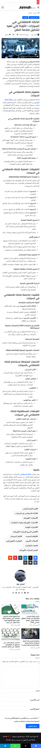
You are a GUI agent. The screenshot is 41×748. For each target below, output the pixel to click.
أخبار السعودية (34, 17)
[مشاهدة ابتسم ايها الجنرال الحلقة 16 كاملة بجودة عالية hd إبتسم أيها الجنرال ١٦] (30, 633)
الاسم (37, 691)
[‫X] (30, 558)
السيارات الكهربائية (30, 518)
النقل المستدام (16, 536)
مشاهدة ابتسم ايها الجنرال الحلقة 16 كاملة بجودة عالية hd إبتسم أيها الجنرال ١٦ (30, 643)
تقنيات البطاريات (31, 545)
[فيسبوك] (35, 558)
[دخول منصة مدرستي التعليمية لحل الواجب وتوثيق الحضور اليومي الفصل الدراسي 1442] (30, 609)
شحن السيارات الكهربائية (28, 550)
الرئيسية (35, 13)
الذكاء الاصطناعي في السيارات (26, 513)
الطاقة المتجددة (31, 536)
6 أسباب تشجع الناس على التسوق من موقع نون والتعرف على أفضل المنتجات (11, 644)
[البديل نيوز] (27, 7)
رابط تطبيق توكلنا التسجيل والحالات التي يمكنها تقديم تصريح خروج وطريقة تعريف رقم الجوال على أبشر (11, 619)
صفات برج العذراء (30, 2)
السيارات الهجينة (31, 527)
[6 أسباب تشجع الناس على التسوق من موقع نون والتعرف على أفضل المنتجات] (11, 634)
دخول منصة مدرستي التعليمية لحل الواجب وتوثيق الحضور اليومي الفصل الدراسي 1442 (30, 619)
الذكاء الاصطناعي (25, 474)
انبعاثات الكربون (31, 541)
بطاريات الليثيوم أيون (13, 541)
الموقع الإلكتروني (34, 709)
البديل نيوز (34, 34)
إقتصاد (30, 13)
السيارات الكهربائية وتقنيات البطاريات (24, 522)
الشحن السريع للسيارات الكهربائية (25, 532)
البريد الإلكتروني (34, 700)
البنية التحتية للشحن (30, 509)
